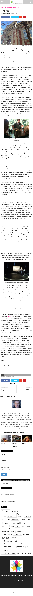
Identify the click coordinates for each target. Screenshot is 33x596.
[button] (30, 2)
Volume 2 (3, 7)
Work (24, 553)
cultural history (19, 523)
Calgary (25, 514)
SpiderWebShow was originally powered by (12, 592)
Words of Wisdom (26, 390)
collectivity (21, 375)
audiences (4, 513)
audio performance (11, 513)
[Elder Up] (27, 438)
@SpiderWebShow (9, 494)
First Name (4, 454)
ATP (13, 594)
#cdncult (6, 511)
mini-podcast (17, 534)
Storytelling (20, 547)
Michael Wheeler (6, 13)
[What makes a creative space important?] (16, 438)
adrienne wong (22, 511)
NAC (10, 594)
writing (29, 553)
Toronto (18, 553)
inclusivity (23, 529)
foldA (17, 526)
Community (7, 523)
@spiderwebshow (10, 501)
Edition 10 (9, 7)
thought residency (8, 553)
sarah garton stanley (8, 544)
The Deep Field (15, 550)
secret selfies (19, 544)
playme (26, 534)
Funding (23, 526)
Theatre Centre (9, 376)
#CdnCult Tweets (5, 483)
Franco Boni (28, 375)
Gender (28, 526)
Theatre (5, 550)
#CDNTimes (16, 7)
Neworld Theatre (20, 594)
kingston (13, 531)
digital (29, 523)
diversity (5, 526)
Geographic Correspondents (10, 529)
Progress (4, 390)
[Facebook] (10, 580)
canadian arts (20, 516)
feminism (12, 526)
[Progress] (6, 438)
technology (28, 546)
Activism (15, 511)
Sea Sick (9, 316)
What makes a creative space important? (15, 445)
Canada (4, 516)
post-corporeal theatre (10, 541)
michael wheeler (7, 534)
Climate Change (15, 519)
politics (14, 537)
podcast (6, 537)
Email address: (5, 467)
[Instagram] (14, 580)
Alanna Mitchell (8, 375)
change (15, 375)
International (5, 531)
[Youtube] (22, 580)
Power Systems (23, 541)
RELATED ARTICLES (10, 432)
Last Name (3, 460)
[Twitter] (18, 580)
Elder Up (24, 443)
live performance (20, 531)
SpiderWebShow (10, 498)
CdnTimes (28, 516)
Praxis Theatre (27, 592)
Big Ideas (19, 514)
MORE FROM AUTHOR (22, 432)
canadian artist (12, 516)
